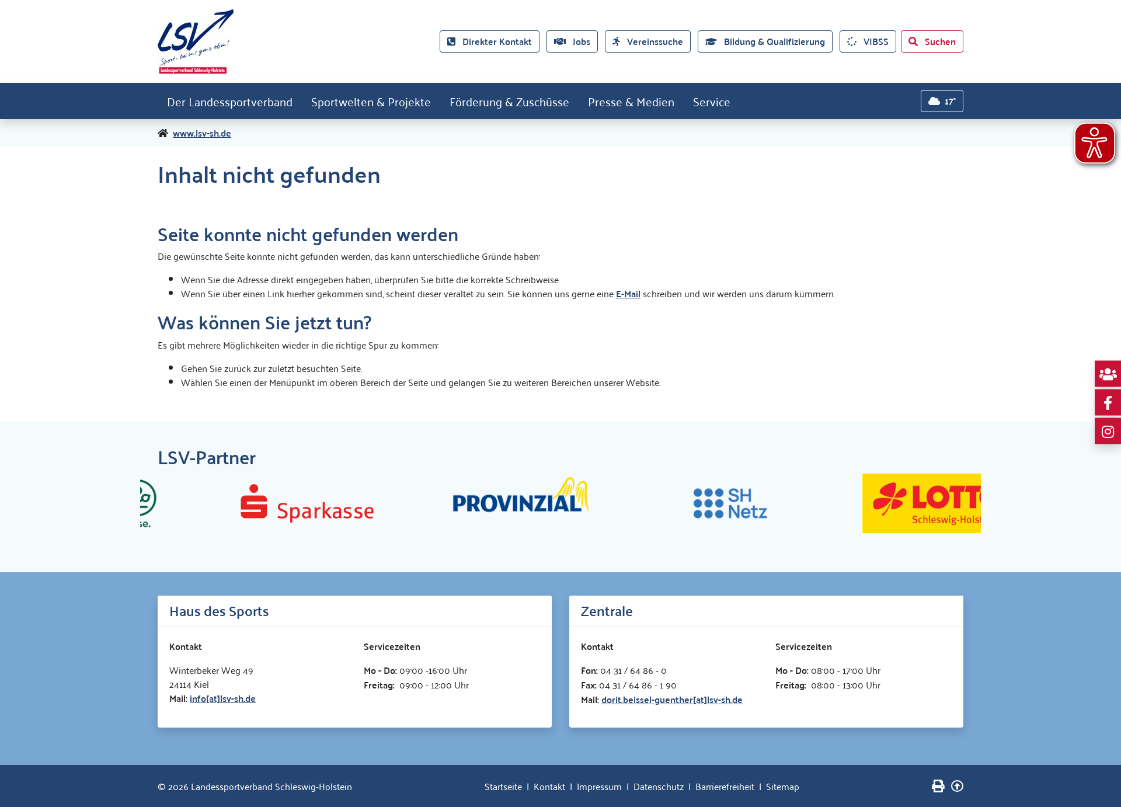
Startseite (503, 786)
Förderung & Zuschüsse (509, 101)
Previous (149, 503)
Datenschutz (658, 786)
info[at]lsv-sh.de (223, 698)
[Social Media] (1108, 374)
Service (711, 101)
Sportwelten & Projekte (371, 101)
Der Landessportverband (230, 101)
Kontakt (549, 786)
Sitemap (782, 786)
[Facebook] (1108, 402)
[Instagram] (1108, 431)
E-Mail (628, 293)
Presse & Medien (631, 101)
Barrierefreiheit (724, 786)
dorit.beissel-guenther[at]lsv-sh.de (672, 699)
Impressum (599, 786)
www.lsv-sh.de (202, 133)
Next (972, 503)
